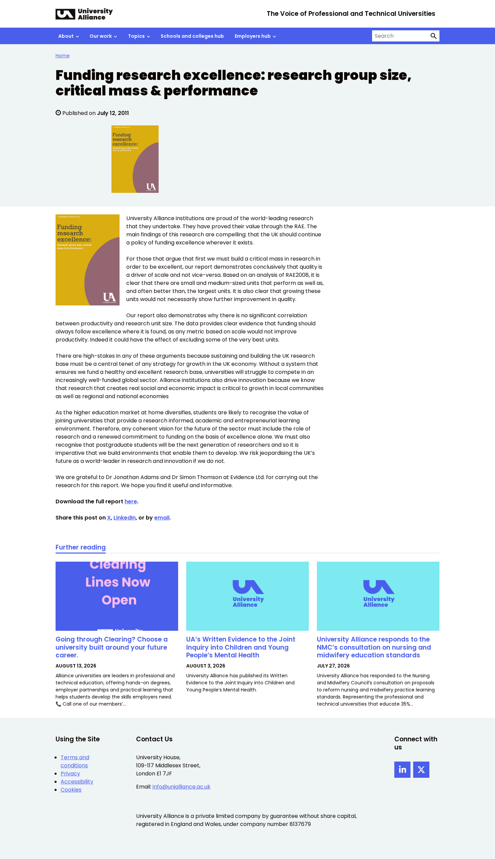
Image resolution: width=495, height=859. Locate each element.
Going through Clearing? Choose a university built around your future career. (112, 647)
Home (63, 55)
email (161, 518)
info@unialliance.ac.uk (181, 787)
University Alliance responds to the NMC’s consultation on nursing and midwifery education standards (374, 647)
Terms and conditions (75, 761)
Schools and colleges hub (192, 36)
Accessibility (77, 782)
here (131, 501)
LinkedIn (124, 518)
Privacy (70, 773)
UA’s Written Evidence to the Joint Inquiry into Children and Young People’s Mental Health (240, 647)
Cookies (71, 790)
